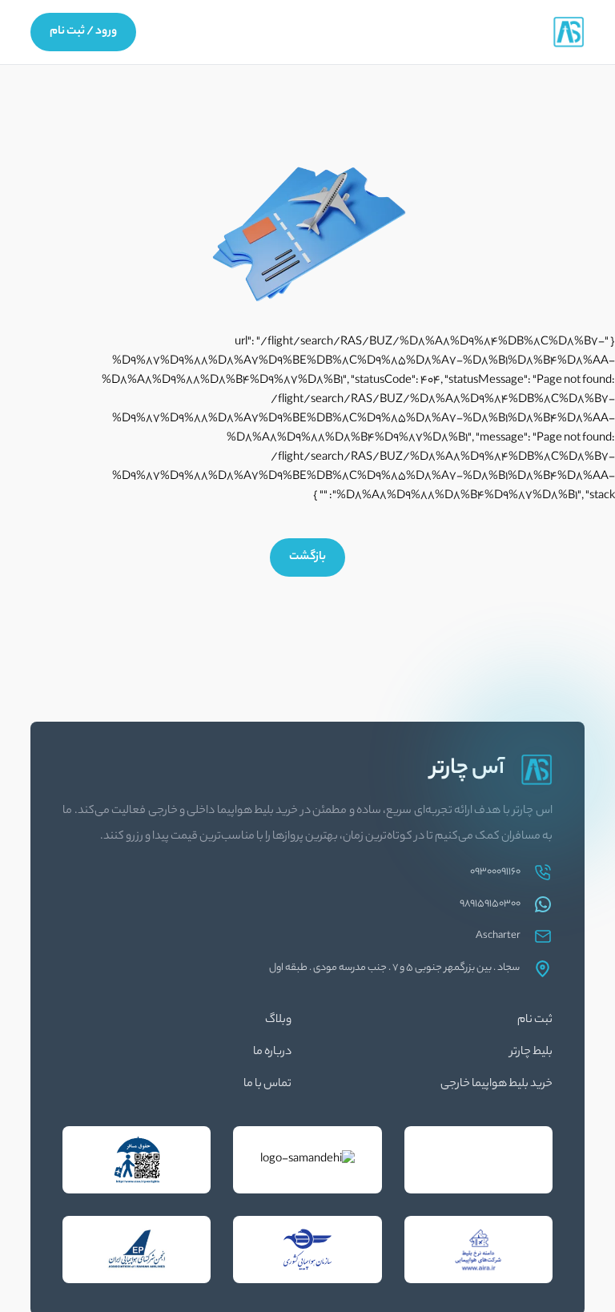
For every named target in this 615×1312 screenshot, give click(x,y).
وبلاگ (278, 1020)
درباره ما (272, 1052)
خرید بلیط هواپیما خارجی (496, 1084)
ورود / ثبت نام (83, 32)
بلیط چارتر (531, 1052)
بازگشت (307, 557)
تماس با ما (267, 1084)
